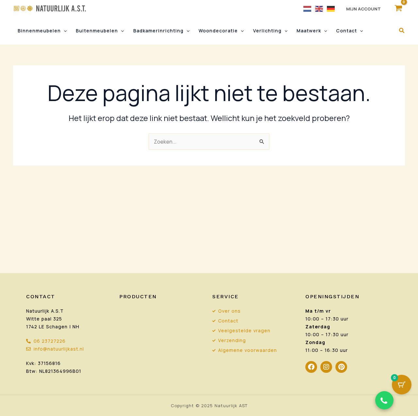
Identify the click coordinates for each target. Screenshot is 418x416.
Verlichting (267, 30)
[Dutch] (307, 8)
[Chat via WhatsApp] (384, 400)
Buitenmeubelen (97, 30)
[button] (64, 31)
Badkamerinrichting (158, 30)
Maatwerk (309, 30)
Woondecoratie (218, 30)
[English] (319, 8)
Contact (346, 30)
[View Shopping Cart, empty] (398, 8)
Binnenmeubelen (39, 30)
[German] (331, 8)
